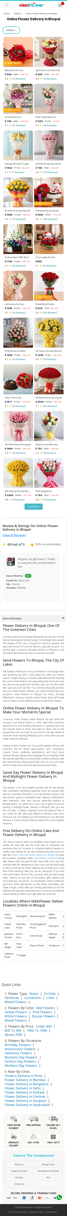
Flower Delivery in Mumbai (25, 1080)
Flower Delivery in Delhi (23, 1088)
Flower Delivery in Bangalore (27, 1084)
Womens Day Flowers (21, 1057)
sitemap (19, 1177)
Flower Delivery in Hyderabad (27, 1105)
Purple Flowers (43, 1016)
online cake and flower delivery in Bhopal (33, 854)
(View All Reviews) (14, 535)
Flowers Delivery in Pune (23, 1075)
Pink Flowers (42, 1012)
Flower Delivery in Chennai (25, 1096)
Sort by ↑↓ (11, 30)
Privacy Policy (37, 1212)
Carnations (32, 998)
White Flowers (16, 1016)
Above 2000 (13, 1034)
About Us (19, 1164)
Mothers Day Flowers (21, 1065)
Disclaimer (52, 1212)
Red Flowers (45, 1008)
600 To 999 (13, 1030)
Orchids (50, 993)
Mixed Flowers (16, 1002)
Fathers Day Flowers (20, 1061)
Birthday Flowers (18, 1045)
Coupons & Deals (19, 1171)
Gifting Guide (48, 1164)
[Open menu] (7, 5)
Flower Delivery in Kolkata (24, 1092)
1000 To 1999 (37, 1030)
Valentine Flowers (18, 1053)
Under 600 (44, 1026)
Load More (33, 506)
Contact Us (19, 1184)
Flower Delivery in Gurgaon (25, 1100)
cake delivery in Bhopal (46, 858)
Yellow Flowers (16, 1012)
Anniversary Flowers (20, 1049)
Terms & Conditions (18, 1212)
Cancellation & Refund (48, 1171)
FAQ (48, 1177)
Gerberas (12, 998)
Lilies (50, 998)
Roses (33, 993)
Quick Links (11, 984)
